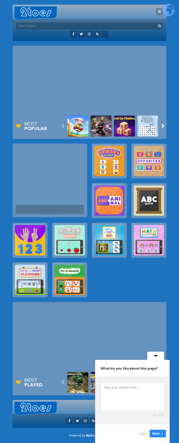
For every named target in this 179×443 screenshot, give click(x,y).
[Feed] (97, 34)
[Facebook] (73, 34)
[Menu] (159, 11)
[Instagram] (89, 34)
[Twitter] (81, 34)
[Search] (159, 26)
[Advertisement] (89, 80)
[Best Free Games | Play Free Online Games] (35, 13)
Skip (143, 433)
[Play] (77, 126)
